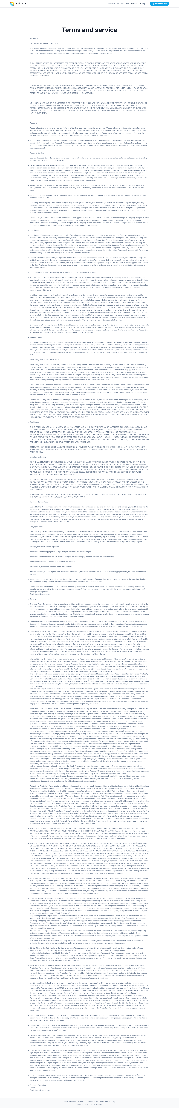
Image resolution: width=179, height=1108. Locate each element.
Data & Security (96, 1104)
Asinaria (21, 3)
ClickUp (120, 4)
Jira (127, 4)
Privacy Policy (82, 1104)
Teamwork (110, 4)
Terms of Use (105, 1102)
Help (113, 1102)
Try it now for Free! (159, 4)
